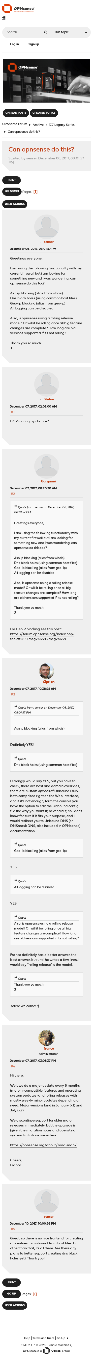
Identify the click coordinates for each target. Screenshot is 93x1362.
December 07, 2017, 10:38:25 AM (33, 689)
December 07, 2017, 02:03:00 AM (33, 406)
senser (49, 242)
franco (49, 1049)
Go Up (11, 1294)
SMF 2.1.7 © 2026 (33, 1345)
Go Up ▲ (63, 1338)
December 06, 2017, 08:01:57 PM (33, 249)
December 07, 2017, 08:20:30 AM (33, 488)
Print (12, 180)
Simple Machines (59, 1345)
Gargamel (49, 481)
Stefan (49, 399)
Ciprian (49, 682)
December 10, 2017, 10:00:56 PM (33, 1223)
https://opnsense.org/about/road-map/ (43, 1145)
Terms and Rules (43, 1338)
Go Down (12, 191)
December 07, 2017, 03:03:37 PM (33, 1060)
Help (27, 1338)
